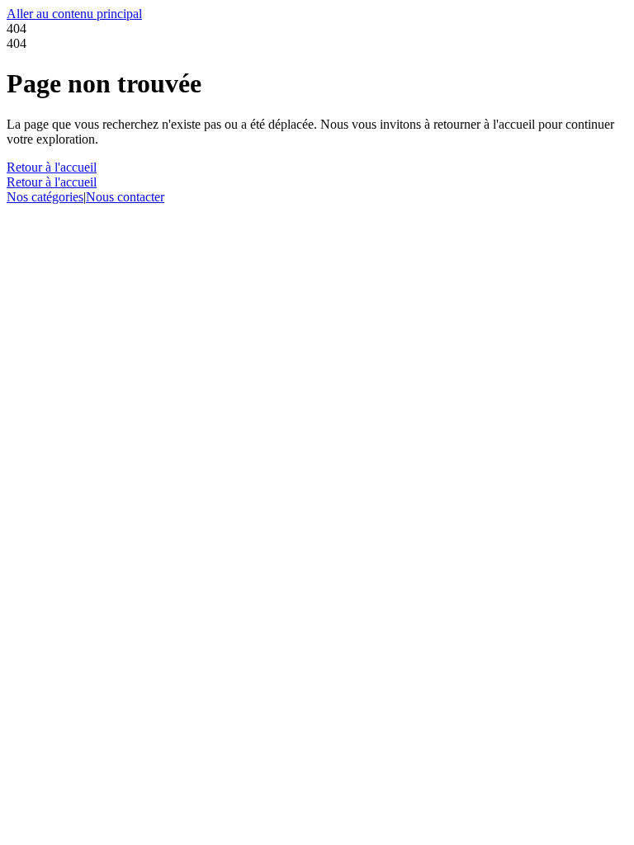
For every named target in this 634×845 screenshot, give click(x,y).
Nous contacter (125, 197)
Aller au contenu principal (74, 14)
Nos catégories (45, 197)
